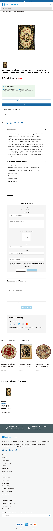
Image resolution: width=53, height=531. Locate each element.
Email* (26, 250)
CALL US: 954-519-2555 (8, 503)
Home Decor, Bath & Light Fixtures (13, 11)
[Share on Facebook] (7, 123)
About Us (4, 457)
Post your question (26, 307)
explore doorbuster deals (26, 1)
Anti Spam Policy (6, 463)
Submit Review (32, 270)
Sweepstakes (5, 494)
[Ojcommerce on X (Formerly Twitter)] (19, 449)
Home (3, 11)
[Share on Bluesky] (22, 123)
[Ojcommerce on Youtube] (6, 449)
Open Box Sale (6, 477)
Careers (4, 465)
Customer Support (7, 500)
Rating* (27, 207)
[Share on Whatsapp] (11, 123)
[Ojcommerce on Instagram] (9, 449)
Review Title (26, 212)
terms (23, 266)
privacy (29, 266)
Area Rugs (28, 11)
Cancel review (21, 270)
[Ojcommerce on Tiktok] (13, 449)
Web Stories (5, 468)
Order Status (5, 483)
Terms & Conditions (7, 491)
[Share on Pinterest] (14, 123)
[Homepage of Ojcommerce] (9, 4)
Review (26, 219)
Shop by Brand (6, 480)
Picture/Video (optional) (26, 231)
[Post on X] (18, 123)
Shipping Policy (6, 486)
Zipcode (4, 112)
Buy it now (26, 105)
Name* (26, 244)
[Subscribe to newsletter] (49, 515)
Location (26, 257)
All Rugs (22, 11)
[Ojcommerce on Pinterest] (16, 449)
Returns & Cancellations (8, 488)
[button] (22, 209)
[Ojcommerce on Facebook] (3, 449)
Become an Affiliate (7, 471)
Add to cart (35, 101)
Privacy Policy (5, 460)
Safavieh (4, 75)
